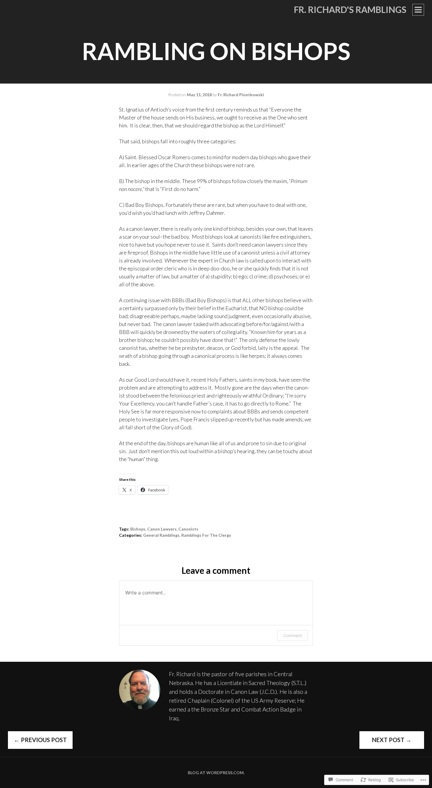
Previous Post (40, 739)
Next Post (391, 739)
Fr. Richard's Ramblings (350, 9)
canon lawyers (162, 528)
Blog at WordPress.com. (216, 772)
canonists (188, 528)
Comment (292, 635)
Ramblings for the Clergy (206, 535)
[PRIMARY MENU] (418, 10)
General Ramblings (161, 535)
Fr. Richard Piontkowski (241, 94)
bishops (137, 528)
